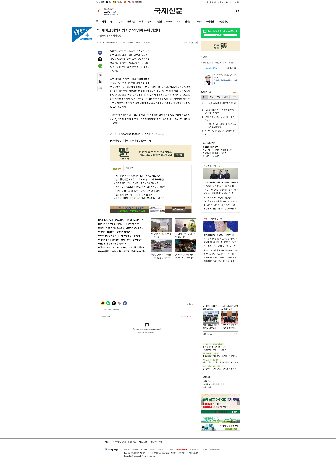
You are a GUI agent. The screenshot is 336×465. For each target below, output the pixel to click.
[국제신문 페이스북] (121, 140)
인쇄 (100, 75)
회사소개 (126, 449)
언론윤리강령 (194, 449)
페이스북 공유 (100, 53)
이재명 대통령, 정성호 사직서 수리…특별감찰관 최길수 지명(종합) (228, 261)
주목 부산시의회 (211, 360)
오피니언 (210, 21)
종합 (204, 97)
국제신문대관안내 (156, 442)
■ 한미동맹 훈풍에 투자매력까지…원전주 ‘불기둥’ (118, 223)
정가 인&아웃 (210, 353)
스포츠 (169, 21)
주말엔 (159, 21)
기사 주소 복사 (100, 82)
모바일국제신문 (215, 449)
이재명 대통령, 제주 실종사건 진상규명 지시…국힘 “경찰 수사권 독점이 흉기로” (233, 257)
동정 (226, 150)
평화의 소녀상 (228, 63)
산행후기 (214, 153)
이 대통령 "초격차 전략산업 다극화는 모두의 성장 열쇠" (224, 245)
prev (202, 402)
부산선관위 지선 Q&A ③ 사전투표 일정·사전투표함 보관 (224, 368)
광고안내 (144, 449)
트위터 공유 (100, 60)
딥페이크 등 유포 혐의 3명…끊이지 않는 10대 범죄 (138, 190)
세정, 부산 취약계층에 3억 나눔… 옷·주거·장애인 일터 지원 (226, 193)
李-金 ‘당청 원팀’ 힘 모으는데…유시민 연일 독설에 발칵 (224, 250)
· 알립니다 (207, 387)
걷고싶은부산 (132, 442)
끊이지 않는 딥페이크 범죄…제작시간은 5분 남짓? (137, 183)
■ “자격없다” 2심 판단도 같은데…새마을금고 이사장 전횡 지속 (123, 219)
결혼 (217, 150)
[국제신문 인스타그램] (141, 140)
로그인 (206, 2)
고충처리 (204, 449)
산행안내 (206, 153)
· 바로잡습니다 (208, 381)
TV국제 (198, 21)
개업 (213, 150)
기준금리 (218, 63)
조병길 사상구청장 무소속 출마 (214, 349)
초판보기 (228, 2)
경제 (121, 21)
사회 (104, 21)
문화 (150, 21)
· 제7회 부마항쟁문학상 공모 (213, 384)
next (238, 402)
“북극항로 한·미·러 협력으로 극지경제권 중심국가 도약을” (226, 201)
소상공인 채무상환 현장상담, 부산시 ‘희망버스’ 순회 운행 (225, 204)
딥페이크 (129, 168)
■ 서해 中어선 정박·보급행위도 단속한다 (115, 231)
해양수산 (131, 21)
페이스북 (102, 2)
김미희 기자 (101, 42)
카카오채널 (118, 2)
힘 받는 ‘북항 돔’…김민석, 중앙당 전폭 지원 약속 (222, 197)
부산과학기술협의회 (119, 442)
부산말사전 (223, 21)
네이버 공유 (100, 66)
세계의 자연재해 (207, 63)
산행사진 (223, 153)
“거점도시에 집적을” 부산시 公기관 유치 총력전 (221, 189)
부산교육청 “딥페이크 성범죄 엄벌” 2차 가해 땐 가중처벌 (140, 186)
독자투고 (161, 449)
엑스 (110, 2)
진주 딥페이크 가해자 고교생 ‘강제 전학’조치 (135, 194)
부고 (231, 150)
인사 (204, 150)
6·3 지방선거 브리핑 (213, 344)
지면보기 (221, 2)
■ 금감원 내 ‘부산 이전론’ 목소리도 (112, 243)
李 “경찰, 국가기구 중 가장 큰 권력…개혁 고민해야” (223, 254)
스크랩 (100, 88)
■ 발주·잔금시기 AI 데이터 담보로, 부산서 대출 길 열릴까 (121, 247)
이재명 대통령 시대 (212, 218)
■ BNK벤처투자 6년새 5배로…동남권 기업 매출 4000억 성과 (123, 251)
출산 (222, 150)
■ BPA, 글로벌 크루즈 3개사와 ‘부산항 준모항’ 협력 (119, 235)
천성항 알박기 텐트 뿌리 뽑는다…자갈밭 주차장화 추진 (161, 257)
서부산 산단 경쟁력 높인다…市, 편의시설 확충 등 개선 (224, 186)
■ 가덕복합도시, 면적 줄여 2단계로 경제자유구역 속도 (120, 239)
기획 (178, 21)
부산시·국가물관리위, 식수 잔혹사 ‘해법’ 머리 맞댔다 (223, 208)
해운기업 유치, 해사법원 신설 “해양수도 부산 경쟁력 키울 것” (211, 328)
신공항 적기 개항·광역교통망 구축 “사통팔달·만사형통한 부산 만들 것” (229, 329)
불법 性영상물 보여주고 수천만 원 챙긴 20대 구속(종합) (140, 179)
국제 (141, 21)
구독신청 (236, 2)
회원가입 (213, 2)
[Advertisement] (170, 65)
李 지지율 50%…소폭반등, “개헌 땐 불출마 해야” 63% (224, 235)
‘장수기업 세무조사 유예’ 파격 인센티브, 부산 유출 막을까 (224, 362)
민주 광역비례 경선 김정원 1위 (214, 346)
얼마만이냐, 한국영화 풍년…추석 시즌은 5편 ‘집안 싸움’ (184, 257)
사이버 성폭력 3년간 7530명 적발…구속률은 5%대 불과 (140, 198)
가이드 (207, 156)
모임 (209, 150)
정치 (112, 21)
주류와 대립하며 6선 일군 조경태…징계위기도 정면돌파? (224, 356)
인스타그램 (137, 2)
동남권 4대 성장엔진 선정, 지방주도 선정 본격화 (221, 242)
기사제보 (170, 449)
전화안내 (135, 449)
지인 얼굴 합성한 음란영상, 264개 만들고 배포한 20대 (139, 175)
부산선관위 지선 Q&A (213, 366)
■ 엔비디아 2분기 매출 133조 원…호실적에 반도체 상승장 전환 (123, 227)
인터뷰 (188, 21)
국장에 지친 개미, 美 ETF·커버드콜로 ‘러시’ (185, 235)
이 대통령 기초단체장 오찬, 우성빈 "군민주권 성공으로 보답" (226, 238)
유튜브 (128, 2)
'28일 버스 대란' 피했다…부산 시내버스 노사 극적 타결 (224, 182)
